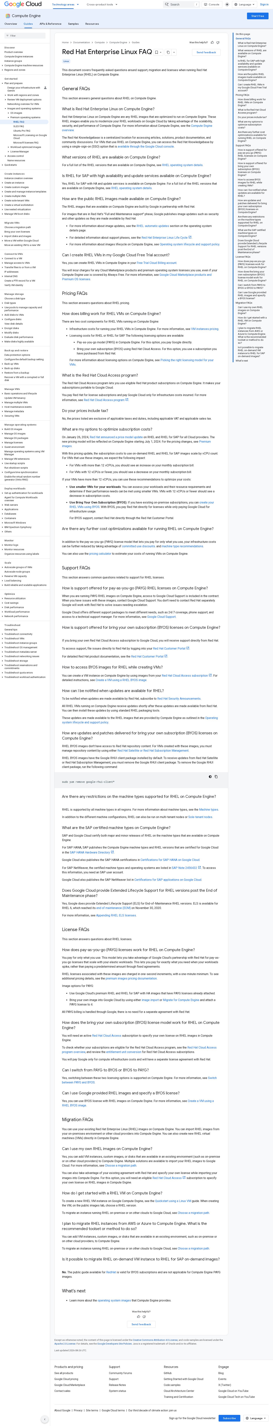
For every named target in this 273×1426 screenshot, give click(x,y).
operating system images (114, 1300)
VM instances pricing (204, 329)
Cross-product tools (100, 4)
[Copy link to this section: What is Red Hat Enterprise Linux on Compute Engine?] (158, 109)
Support (113, 1379)
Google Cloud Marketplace (69, 1385)
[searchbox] (25, 36)
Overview (10, 23)
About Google (62, 1410)
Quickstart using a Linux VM (173, 1201)
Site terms (92, 1410)
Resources (92, 23)
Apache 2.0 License (64, 1343)
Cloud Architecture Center (179, 1390)
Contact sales (62, 1390)
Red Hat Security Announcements (179, 698)
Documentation (81, 42)
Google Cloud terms (113, 1410)
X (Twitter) (224, 1385)
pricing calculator (100, 553)
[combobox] (181, 4)
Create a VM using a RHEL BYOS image (121, 680)
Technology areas (63, 4)
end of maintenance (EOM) (113, 908)
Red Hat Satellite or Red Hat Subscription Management (152, 750)
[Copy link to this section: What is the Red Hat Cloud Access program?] (141, 375)
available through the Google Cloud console (146, 146)
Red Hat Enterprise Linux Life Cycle (165, 237)
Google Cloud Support (161, 617)
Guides (28, 23)
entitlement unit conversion (123, 1052)
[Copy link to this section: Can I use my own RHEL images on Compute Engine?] (156, 1149)
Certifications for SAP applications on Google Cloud (167, 880)
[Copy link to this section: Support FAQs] (94, 568)
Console (214, 4)
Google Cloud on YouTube (233, 1390)
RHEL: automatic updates (152, 226)
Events (222, 1379)
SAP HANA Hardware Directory (90, 852)
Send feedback (206, 52)
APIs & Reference (50, 23)
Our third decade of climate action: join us (152, 1410)
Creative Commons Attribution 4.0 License (155, 1340)
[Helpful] (212, 42)
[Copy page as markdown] (168, 52)
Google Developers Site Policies (114, 1343)
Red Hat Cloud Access (106, 1035)
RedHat (111, 1272)
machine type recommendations (182, 546)
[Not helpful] (218, 42)
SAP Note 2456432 (184, 868)
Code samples (172, 1385)
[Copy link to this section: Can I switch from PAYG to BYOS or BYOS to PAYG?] (152, 1070)
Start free (257, 16)
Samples (73, 23)
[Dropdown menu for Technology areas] (78, 4)
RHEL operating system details (182, 165)
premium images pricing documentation (131, 978)
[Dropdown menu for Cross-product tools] (117, 4)
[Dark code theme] (210, 777)
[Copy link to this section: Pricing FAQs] (91, 294)
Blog (221, 1373)
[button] (24, 65)
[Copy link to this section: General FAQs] (94, 89)
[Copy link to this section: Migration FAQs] (97, 1120)
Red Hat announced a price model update (116, 437)
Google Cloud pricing (66, 1379)
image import (150, 1000)
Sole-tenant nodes (200, 817)
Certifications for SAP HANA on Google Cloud (170, 860)
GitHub (168, 1373)
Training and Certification (178, 1396)
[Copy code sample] (216, 777)
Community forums (120, 1373)
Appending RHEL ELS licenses (116, 915)
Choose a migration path (120, 1165)
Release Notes (117, 1385)
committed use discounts (138, 546)
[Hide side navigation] (44, 1419)
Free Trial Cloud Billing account (156, 263)
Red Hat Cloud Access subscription (185, 675)
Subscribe (229, 1418)
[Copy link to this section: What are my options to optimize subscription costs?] (156, 429)
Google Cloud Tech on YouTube (236, 1396)
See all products (63, 1373)
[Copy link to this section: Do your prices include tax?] (112, 411)
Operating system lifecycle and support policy (189, 244)
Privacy (78, 1410)
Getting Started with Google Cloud (183, 1379)
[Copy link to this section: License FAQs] (93, 930)
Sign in (264, 4)
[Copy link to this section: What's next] (89, 1291)
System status (117, 1390)
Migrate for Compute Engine (181, 1000)
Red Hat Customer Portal (169, 648)
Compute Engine (26, 16)
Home (65, 42)
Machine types (208, 809)
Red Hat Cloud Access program (104, 400)
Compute (100, 42)
